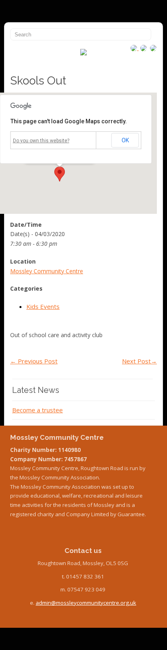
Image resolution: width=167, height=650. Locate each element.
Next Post (139, 361)
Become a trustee (37, 410)
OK (125, 140)
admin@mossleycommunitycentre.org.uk (86, 602)
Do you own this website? (41, 141)
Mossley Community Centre (46, 271)
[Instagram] (135, 48)
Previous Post (34, 361)
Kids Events (43, 306)
